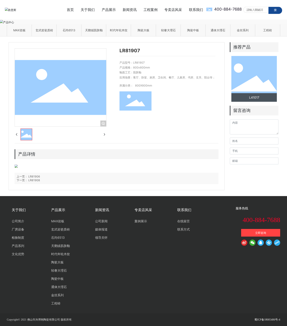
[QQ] (261, 243)
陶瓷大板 (143, 30)
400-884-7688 (228, 9)
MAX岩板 (19, 30)
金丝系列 (243, 30)
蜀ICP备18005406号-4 (267, 319)
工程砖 (267, 30)
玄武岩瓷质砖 (44, 30)
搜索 (275, 11)
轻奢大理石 (168, 30)
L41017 (254, 97)
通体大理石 (218, 30)
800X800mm (143, 85)
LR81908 (34, 180)
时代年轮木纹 (118, 30)
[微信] (252, 243)
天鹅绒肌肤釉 (94, 30)
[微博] (244, 243)
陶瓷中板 (193, 30)
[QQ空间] (269, 243)
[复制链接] (277, 243)
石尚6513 (69, 30)
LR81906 (34, 176)
